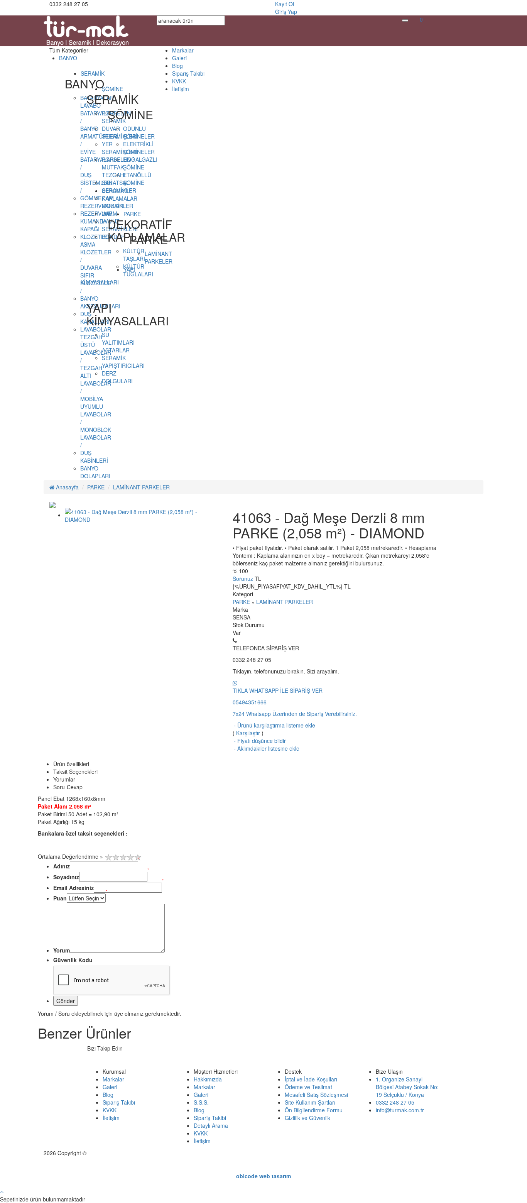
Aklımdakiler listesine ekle (266, 748)
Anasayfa (66, 487)
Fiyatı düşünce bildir (259, 740)
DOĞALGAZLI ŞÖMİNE (140, 163)
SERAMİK (93, 73)
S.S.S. (201, 1102)
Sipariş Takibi (188, 73)
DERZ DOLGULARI (117, 377)
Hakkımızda (208, 1079)
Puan (60, 898)
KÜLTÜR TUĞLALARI (138, 270)
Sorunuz (243, 578)
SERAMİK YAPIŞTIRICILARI (123, 361)
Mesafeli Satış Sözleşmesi (316, 1094)
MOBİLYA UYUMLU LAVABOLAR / (95, 410)
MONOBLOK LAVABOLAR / (95, 437)
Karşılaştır (248, 733)
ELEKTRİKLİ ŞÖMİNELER (139, 148)
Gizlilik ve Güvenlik (307, 1118)
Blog (177, 65)
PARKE (96, 487)
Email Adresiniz (73, 888)
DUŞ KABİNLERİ (94, 456)
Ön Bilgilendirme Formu (314, 1110)
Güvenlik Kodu (73, 960)
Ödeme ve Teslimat (308, 1087)
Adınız (61, 866)
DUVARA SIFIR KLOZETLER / (95, 279)
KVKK (179, 81)
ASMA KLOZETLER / (95, 252)
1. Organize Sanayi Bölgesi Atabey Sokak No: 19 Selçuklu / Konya (407, 1086)
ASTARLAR (116, 350)
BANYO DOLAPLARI (95, 472)
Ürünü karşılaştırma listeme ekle (274, 725)
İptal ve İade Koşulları (311, 1079)
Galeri (179, 58)
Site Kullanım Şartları (310, 1102)
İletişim (180, 89)
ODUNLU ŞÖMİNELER (139, 132)
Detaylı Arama (211, 1125)
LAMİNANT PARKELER (158, 257)
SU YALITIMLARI (118, 338)
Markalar (183, 50)
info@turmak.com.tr (400, 1110)
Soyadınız (66, 877)
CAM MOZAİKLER (117, 202)
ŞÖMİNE (112, 89)
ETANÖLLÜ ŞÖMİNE (137, 178)
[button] (421, 19)
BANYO (68, 58)
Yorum (61, 950)
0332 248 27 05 (395, 1102)
